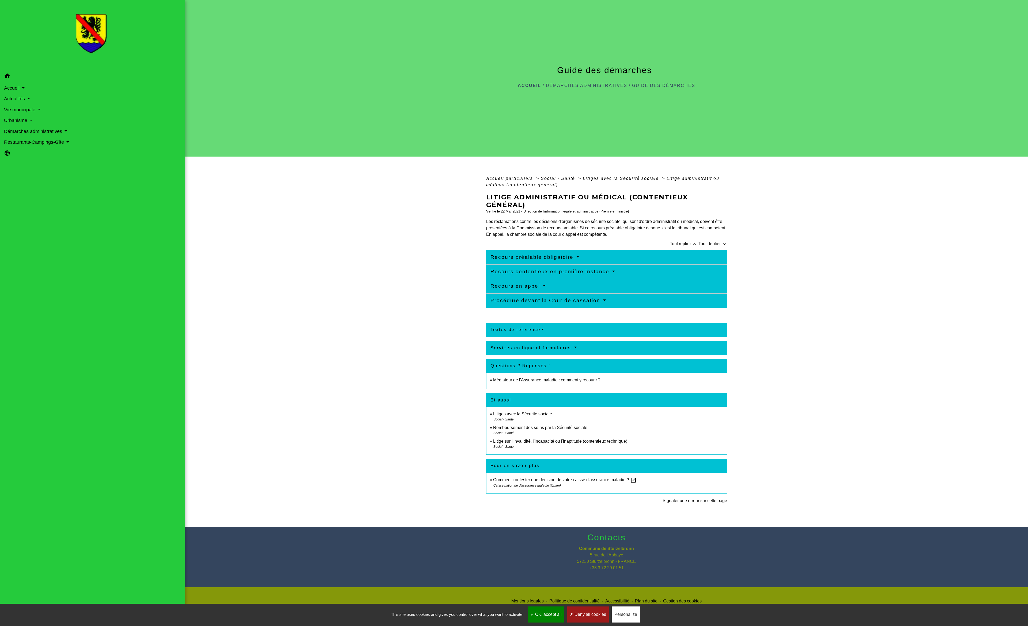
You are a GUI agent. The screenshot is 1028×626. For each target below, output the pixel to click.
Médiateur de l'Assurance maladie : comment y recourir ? (546, 380)
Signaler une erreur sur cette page (695, 500)
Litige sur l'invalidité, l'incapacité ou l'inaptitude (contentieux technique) (560, 441)
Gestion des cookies (682, 601)
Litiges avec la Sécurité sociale (621, 178)
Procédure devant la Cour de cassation (546, 300)
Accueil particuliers (510, 178)
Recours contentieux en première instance (550, 271)
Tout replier (683, 243)
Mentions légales (527, 601)
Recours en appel (516, 286)
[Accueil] (92, 35)
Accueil (529, 85)
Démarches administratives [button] (33, 131)
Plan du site (646, 601)
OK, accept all (548, 614)
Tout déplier (712, 243)
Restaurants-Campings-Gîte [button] (34, 142)
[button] (92, 77)
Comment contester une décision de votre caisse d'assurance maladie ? (565, 479)
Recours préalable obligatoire (532, 257)
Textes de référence (515, 329)
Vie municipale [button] (20, 109)
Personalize (625, 614)
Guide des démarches (663, 85)
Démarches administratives (586, 85)
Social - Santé (559, 178)
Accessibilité (617, 601)
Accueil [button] (12, 88)
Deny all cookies (589, 614)
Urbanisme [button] (16, 120)
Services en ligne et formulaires (531, 347)
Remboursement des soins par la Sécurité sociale (540, 427)
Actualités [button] (15, 98)
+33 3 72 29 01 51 (606, 568)
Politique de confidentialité (574, 601)
